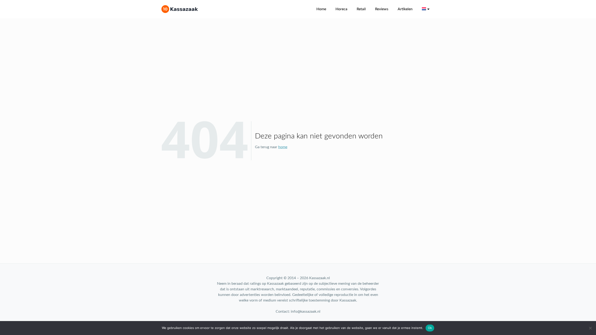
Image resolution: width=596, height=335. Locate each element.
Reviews (381, 9)
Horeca (341, 9)
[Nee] (590, 328)
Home (321, 9)
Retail (361, 9)
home (282, 147)
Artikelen (405, 9)
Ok (430, 328)
